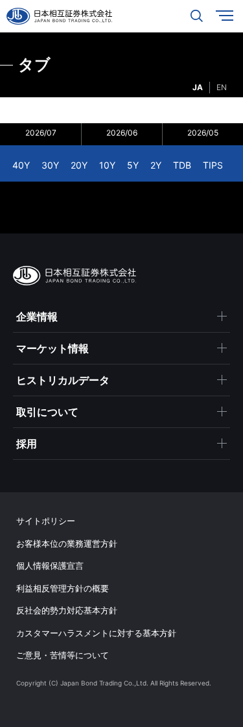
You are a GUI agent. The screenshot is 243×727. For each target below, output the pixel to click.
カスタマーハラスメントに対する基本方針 (96, 633)
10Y (107, 165)
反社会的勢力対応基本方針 (66, 610)
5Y (133, 165)
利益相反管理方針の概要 (62, 588)
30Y (50, 165)
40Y (21, 165)
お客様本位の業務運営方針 (66, 543)
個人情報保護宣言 (50, 565)
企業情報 (37, 316)
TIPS (213, 165)
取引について (47, 411)
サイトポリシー (45, 521)
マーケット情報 (52, 348)
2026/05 (202, 132)
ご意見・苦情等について (62, 655)
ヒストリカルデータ (63, 380)
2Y (155, 165)
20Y (79, 165)
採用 (26, 443)
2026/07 (40, 132)
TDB (182, 165)
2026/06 (121, 132)
